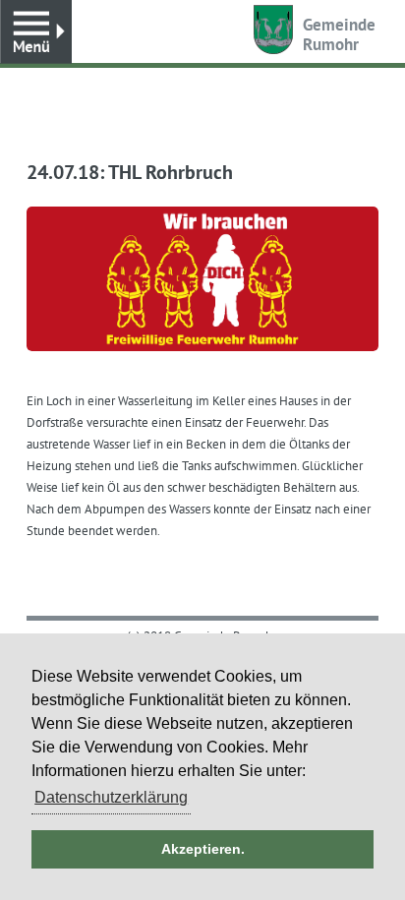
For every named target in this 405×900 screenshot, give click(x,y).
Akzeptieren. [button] (203, 849)
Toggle (36, 32)
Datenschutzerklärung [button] (111, 797)
